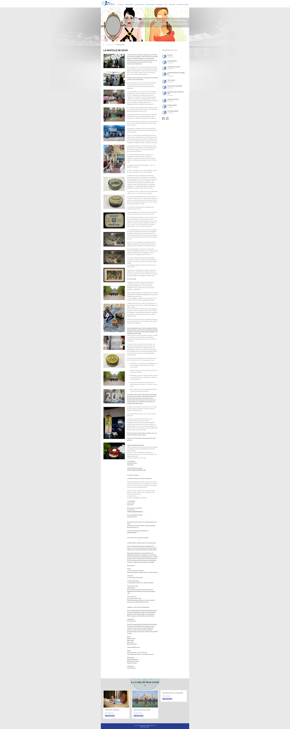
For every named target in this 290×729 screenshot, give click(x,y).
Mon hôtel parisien (139, 4)
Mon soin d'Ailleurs (150, 4)
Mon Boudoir (159, 4)
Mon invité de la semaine (182, 4)
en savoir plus (110, 715)
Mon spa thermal (129, 4)
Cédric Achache (171, 80)
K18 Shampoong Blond (172, 111)
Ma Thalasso (120, 4)
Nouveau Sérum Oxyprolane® (174, 86)
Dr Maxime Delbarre (172, 61)
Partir (166, 4)
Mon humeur (172, 4)
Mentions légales (145, 726)
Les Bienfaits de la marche (173, 66)
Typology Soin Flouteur (173, 99)
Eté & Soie (169, 55)
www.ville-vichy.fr (132, 532)
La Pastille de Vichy (120, 44)
